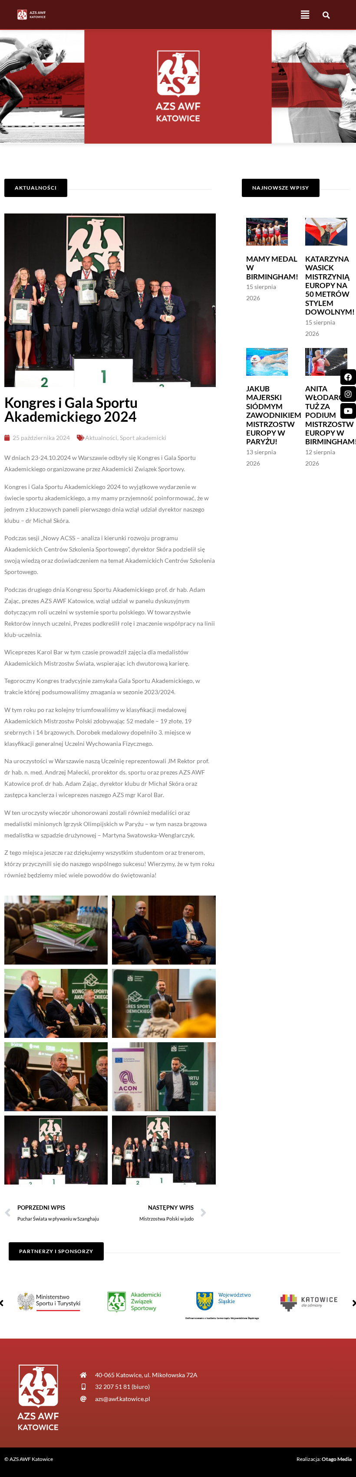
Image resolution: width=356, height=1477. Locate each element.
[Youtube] (348, 411)
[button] (304, 15)
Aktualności (101, 437)
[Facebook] (348, 377)
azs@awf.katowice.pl (122, 1398)
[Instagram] (348, 394)
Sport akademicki (143, 437)
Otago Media (337, 1459)
